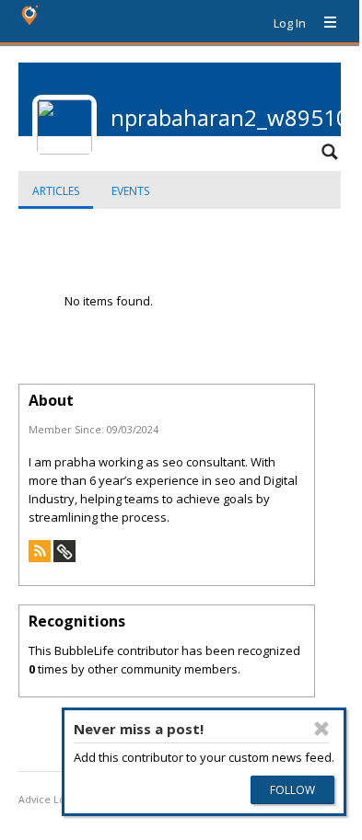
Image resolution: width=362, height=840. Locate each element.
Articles (55, 191)
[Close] (321, 728)
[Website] (64, 557)
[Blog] (40, 557)
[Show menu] (323, 23)
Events (130, 191)
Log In (290, 23)
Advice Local (48, 799)
